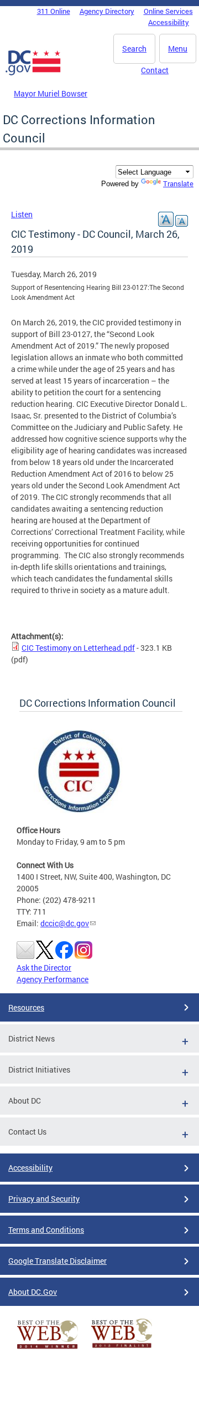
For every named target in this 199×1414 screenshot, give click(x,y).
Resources (26, 1007)
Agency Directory (107, 11)
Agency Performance (52, 979)
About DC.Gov (32, 1292)
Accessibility (168, 22)
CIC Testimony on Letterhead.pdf (78, 647)
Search (134, 48)
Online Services (168, 11)
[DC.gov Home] (33, 73)
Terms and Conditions (46, 1229)
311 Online (53, 11)
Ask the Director (44, 967)
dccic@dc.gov (64, 923)
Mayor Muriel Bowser (50, 93)
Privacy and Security (44, 1198)
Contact (155, 70)
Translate (178, 183)
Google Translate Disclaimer (57, 1260)
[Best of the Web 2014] (47, 1349)
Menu (177, 48)
